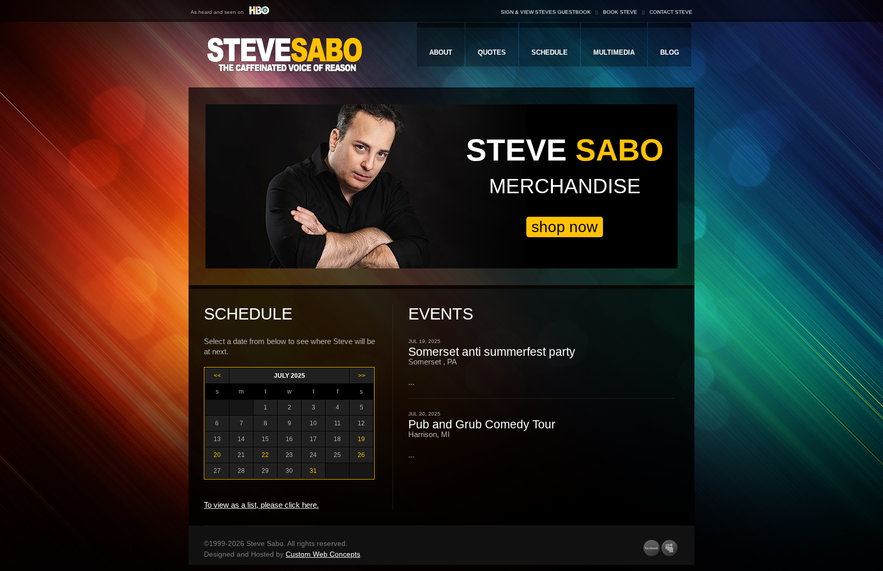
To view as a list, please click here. (261, 504)
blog (669, 52)
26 (361, 455)
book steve (620, 12)
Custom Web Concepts (323, 554)
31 (313, 470)
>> (361, 375)
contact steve (670, 12)
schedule (549, 52)
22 (265, 455)
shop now (564, 226)
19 (361, 439)
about (440, 52)
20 (217, 455)
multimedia (614, 52)
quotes (492, 52)
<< (217, 375)
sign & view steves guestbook (546, 12)
